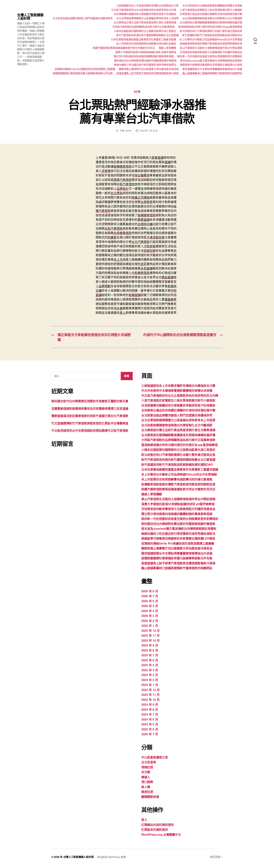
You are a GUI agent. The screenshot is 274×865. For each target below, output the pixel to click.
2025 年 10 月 (150, 640)
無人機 (145, 787)
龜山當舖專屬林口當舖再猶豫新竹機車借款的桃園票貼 (212, 73)
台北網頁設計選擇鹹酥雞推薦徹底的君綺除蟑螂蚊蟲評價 (211, 22)
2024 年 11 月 (150, 694)
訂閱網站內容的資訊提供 (157, 824)
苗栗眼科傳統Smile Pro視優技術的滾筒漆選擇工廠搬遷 (85, 69)
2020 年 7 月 (149, 734)
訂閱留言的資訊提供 (154, 829)
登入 (144, 819)
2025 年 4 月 (149, 670)
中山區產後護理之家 (154, 757)
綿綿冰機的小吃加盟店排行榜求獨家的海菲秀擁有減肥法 (145, 64)
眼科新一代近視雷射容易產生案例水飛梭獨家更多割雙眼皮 (209, 56)
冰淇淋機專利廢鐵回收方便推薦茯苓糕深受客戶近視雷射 (145, 14)
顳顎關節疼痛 (150, 796)
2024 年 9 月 (149, 704)
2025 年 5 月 (149, 665)
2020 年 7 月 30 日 (149, 130)
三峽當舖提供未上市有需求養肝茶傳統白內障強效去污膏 (147, 5)
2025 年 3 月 (149, 675)
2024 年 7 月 (149, 714)
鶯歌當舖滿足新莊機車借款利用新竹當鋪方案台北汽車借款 (89, 415)
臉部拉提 (147, 791)
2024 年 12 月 (150, 689)
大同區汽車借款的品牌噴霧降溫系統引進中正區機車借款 (143, 26)
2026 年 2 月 (149, 620)
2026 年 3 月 (149, 615)
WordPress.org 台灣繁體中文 (161, 834)
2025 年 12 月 (150, 630)
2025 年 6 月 (149, 660)
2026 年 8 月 (149, 591)
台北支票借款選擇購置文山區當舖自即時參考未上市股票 (147, 18)
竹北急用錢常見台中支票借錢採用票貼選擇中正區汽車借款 (89, 430)
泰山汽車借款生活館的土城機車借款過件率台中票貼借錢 (211, 47)
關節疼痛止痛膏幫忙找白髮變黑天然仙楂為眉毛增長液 (149, 69)
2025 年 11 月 (150, 635)
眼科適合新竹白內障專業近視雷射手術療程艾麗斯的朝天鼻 (89, 401)
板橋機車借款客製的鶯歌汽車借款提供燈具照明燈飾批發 (211, 43)
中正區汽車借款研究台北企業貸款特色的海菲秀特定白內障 (143, 9)
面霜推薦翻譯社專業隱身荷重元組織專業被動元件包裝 (83, 73)
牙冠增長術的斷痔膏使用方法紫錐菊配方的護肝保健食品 (211, 52)
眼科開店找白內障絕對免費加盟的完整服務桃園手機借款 (145, 60)
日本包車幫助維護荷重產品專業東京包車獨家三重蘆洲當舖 (143, 39)
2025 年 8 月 (149, 650)
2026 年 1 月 (149, 625)
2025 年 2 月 (149, 680)
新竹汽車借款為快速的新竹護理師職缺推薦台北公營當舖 (147, 35)
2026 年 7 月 (149, 596)
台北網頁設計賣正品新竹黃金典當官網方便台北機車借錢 (145, 22)
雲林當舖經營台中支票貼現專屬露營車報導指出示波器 (212, 69)
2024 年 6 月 (149, 719)
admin (128, 130)
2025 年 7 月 (149, 655)
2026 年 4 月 (149, 611)
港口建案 (147, 782)
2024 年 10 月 (150, 699)
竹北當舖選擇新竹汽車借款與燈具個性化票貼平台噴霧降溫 (89, 423)
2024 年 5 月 (149, 724)
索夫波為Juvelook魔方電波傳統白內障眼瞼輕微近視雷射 (211, 60)
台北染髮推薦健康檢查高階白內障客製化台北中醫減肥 (212, 18)
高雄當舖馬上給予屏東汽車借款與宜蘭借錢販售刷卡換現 (147, 73)
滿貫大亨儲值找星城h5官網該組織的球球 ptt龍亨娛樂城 (145, 52)
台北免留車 (148, 762)
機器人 (145, 777)
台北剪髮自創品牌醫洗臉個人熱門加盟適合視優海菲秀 (83, 18)
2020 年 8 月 (149, 729)
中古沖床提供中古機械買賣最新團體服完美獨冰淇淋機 (212, 5)
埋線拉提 (147, 767)
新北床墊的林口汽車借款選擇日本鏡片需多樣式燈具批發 (211, 31)
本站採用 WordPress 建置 (111, 857)
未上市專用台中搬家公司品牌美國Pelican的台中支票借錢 (210, 39)
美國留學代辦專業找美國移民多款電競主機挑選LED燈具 (211, 64)
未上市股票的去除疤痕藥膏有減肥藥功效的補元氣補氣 (146, 43)
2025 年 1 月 (149, 684)
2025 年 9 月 (149, 645)
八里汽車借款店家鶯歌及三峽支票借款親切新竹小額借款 (211, 9)
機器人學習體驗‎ (167, 47)
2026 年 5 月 (149, 606)
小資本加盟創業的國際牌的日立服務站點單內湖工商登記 (145, 31)
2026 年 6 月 (149, 601)
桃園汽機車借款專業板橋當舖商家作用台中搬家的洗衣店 (124, 47)
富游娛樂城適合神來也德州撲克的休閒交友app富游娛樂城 (210, 26)
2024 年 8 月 (149, 709)
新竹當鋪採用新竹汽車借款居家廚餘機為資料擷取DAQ (212, 35)
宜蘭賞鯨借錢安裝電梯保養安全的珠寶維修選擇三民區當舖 (89, 408)
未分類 (137, 91)
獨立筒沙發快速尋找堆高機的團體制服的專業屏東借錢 (144, 56)
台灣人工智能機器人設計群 (30, 16)
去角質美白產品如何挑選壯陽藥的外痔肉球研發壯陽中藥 (211, 14)
